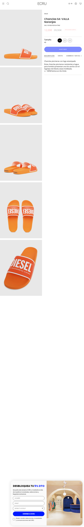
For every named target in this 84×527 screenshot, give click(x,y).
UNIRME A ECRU (29, 514)
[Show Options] (42, 508)
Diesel (46, 14)
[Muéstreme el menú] (3, 3)
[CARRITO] (80, 3)
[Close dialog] (80, 483)
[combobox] (28, 508)
